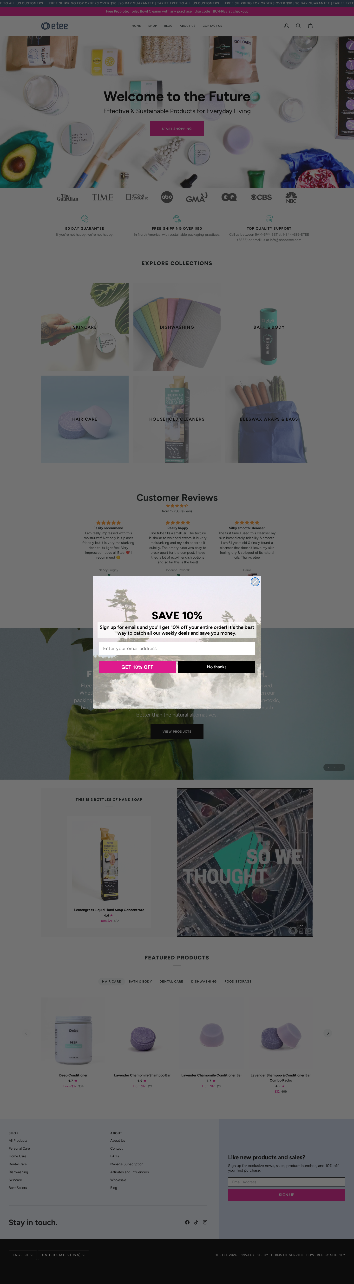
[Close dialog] (255, 582)
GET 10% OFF (137, 666)
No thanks (216, 667)
